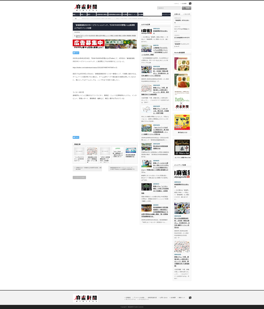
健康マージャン (91, 14)
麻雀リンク (182, 297)
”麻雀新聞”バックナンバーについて (181, 45)
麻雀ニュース (76, 14)
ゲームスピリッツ (144, 299)
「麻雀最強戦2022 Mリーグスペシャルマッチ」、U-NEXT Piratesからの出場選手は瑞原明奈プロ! (122, 168)
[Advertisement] (105, 119)
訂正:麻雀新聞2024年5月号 (182, 37)
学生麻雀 (124, 14)
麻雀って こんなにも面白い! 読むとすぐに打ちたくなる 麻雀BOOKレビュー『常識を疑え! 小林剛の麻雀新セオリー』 (155, 167)
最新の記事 (99, 35)
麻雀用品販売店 (152, 297)
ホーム (177, 3)
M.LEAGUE (92, 35)
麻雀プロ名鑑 (114, 35)
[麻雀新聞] (85, 10)
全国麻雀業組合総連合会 (115, 14)
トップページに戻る (79, 177)
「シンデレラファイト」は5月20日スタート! (79, 158)
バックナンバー (166, 14)
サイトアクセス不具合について (181, 30)
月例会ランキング (133, 14)
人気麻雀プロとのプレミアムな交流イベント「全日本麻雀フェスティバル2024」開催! (154, 51)
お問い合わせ (163, 297)
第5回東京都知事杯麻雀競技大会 (130, 155)
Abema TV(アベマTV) (82, 35)
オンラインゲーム (131, 299)
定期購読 (128, 297)
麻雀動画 (129, 35)
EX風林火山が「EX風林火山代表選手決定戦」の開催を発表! (88, 168)
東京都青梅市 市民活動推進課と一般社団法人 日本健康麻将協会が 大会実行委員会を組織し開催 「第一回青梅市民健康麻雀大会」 (154, 212)
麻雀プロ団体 (122, 35)
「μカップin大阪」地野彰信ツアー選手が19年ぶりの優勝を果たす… (118, 154)
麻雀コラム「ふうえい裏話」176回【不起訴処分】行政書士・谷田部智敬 (155, 189)
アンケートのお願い (139, 297)
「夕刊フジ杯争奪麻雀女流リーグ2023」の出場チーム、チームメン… (105, 160)
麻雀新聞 (130, 307)
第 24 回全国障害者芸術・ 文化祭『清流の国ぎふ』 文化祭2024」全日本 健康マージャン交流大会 (155, 72)
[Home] (76, 18)
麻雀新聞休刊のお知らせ (160, 32)
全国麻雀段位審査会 (102, 14)
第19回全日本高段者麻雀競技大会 (160, 147)
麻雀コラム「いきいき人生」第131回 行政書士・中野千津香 (161, 111)
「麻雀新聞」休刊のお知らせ (181, 21)
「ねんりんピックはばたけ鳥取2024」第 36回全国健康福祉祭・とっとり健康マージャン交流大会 (155, 131)
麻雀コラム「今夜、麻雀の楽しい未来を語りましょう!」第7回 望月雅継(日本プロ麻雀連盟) (155, 91)
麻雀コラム (84, 14)
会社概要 (184, 3)
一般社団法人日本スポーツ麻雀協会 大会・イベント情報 (92, 159)
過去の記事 (187, 14)
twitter (190, 3)
